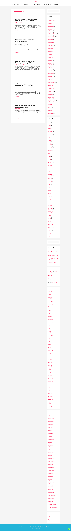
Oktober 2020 (50, 209)
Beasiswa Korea (50, 61)
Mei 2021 (49, 200)
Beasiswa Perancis (51, 75)
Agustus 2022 (50, 181)
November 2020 (50, 208)
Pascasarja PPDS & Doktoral (52, 109)
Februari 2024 (50, 162)
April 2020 (49, 218)
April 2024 (49, 159)
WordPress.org (50, 520)
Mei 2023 (49, 171)
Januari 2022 (50, 190)
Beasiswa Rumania (51, 79)
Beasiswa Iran (50, 51)
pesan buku (50, 110)
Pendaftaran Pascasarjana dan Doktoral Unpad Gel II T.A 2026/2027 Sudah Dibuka (52, 253)
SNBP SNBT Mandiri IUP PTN (52, 112)
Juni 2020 (49, 215)
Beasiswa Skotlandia (51, 86)
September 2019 (50, 399)
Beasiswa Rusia (50, 476)
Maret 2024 (49, 331)
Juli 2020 (49, 214)
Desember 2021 (50, 362)
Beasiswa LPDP (50, 64)
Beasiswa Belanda (50, 29)
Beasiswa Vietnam (51, 103)
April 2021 (49, 202)
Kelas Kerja (49, 107)
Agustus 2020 (50, 212)
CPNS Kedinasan (50, 106)
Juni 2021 (49, 199)
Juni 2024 (49, 156)
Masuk (49, 516)
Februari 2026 (50, 297)
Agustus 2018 (50, 236)
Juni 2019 (49, 233)
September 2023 (50, 166)
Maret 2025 (49, 143)
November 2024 (50, 149)
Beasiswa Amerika (51, 20)
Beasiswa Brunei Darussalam (52, 33)
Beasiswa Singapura (51, 85)
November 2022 (50, 177)
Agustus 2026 (50, 291)
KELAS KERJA (50, 4)
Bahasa (16, 22)
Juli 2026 (49, 122)
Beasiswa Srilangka (51, 91)
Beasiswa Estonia (50, 39)
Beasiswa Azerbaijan (51, 26)
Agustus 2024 (50, 153)
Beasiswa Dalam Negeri (51, 36)
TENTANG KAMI (55, 4)
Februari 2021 (50, 205)
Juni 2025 (49, 138)
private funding (50, 276)
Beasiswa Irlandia (50, 52)
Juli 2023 (49, 168)
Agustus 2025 (50, 135)
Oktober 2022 (50, 178)
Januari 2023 (50, 174)
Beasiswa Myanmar (51, 70)
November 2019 (50, 396)
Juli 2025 (49, 137)
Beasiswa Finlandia (51, 42)
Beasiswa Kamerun (51, 58)
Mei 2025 (49, 140)
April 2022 (49, 186)
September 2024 (50, 152)
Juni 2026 (49, 294)
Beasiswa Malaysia (51, 66)
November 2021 (50, 193)
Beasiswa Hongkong (51, 439)
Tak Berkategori (50, 113)
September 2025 (50, 134)
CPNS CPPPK (17, 42)
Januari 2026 (50, 128)
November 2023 (50, 165)
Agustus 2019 (50, 230)
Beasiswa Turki (50, 98)
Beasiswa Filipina (50, 41)
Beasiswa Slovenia (51, 88)
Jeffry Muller (50, 274)
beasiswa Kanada (50, 60)
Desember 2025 (50, 129)
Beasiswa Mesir (50, 69)
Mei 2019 (49, 234)
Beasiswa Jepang (50, 55)
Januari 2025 (50, 146)
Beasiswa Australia (51, 23)
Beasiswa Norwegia (51, 72)
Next (43, 124)
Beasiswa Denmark (51, 38)
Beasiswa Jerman (50, 57)
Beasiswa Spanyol (50, 89)
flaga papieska (50, 271)
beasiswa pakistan (51, 73)
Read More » (17, 30)
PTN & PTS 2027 (32, 4)
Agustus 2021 (50, 196)
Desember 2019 (50, 224)
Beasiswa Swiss (50, 94)
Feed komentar (50, 519)
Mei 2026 (49, 125)
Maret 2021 (49, 203)
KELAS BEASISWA (44, 4)
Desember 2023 (50, 163)
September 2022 (50, 180)
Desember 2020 (50, 206)
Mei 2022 (49, 184)
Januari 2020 (50, 223)
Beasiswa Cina (50, 35)
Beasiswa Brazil (50, 32)
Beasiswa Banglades (51, 27)
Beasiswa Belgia (50, 30)
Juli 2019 (49, 231)
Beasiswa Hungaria (51, 45)
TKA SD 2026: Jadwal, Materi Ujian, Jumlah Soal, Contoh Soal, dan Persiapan (53, 262)
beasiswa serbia (50, 479)
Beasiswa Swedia (50, 92)
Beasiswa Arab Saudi (51, 21)
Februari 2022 (50, 189)
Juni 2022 (49, 183)
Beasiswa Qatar (50, 473)
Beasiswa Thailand (51, 97)
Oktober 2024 (50, 150)
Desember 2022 (50, 175)
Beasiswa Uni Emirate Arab (52, 100)
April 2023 (49, 172)
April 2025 (49, 141)
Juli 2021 (49, 197)
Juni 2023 (49, 169)
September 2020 (50, 211)
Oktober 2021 (50, 365)
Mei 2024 (49, 328)
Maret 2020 (49, 220)
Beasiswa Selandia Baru (51, 82)
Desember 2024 (50, 147)
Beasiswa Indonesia (51, 48)
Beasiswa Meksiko (51, 67)
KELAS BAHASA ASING (15, 4)
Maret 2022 (49, 187)
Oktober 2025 (50, 132)
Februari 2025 (50, 144)
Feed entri (49, 517)
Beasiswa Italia (50, 54)
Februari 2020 (50, 221)
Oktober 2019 (50, 227)
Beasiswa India (50, 442)
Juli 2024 (49, 155)
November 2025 (50, 131)
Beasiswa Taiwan (50, 95)
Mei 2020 (49, 217)
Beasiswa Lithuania (51, 63)
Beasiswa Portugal (51, 76)
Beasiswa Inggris (50, 49)
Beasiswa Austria (50, 24)
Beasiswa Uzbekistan (51, 101)
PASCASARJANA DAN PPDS (24, 4)
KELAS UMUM (38, 4)
